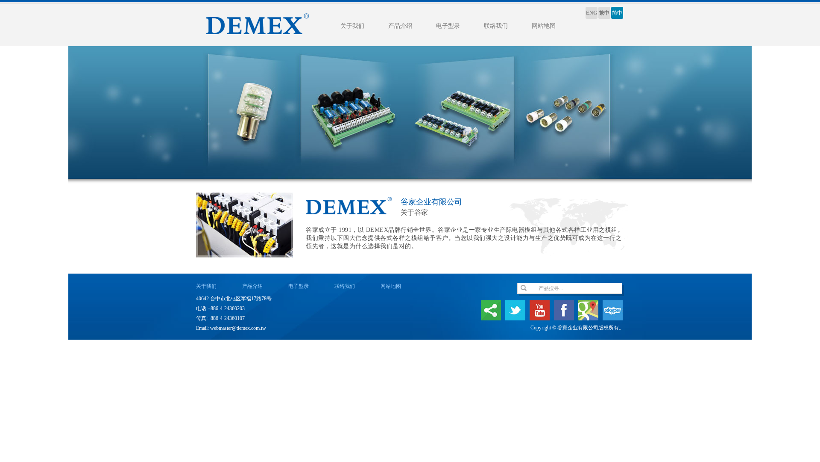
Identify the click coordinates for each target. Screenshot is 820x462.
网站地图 (544, 26)
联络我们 (496, 26)
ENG (591, 13)
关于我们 (352, 26)
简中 (617, 13)
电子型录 (448, 26)
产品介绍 (400, 26)
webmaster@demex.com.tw (238, 328)
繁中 (604, 13)
